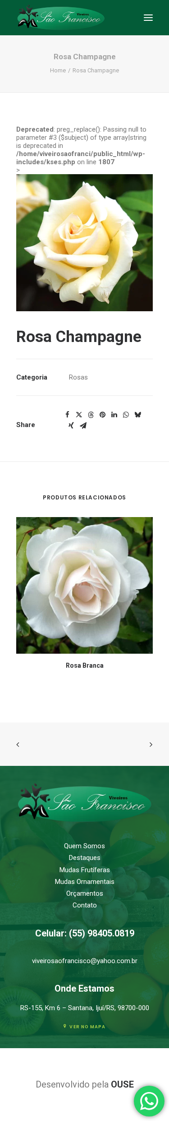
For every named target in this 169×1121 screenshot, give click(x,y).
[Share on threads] (90, 414)
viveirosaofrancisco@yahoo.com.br (84, 961)
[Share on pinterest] (102, 414)
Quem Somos (84, 846)
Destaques (84, 858)
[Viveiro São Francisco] (60, 17)
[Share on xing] (71, 425)
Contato (85, 905)
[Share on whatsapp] (125, 414)
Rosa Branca (85, 665)
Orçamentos (84, 893)
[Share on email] (83, 425)
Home (58, 70)
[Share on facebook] (67, 414)
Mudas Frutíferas (84, 870)
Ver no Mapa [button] (87, 1027)
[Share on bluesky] (137, 414)
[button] (148, 17)
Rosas (78, 377)
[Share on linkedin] (114, 414)
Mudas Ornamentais (84, 882)
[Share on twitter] (78, 414)
